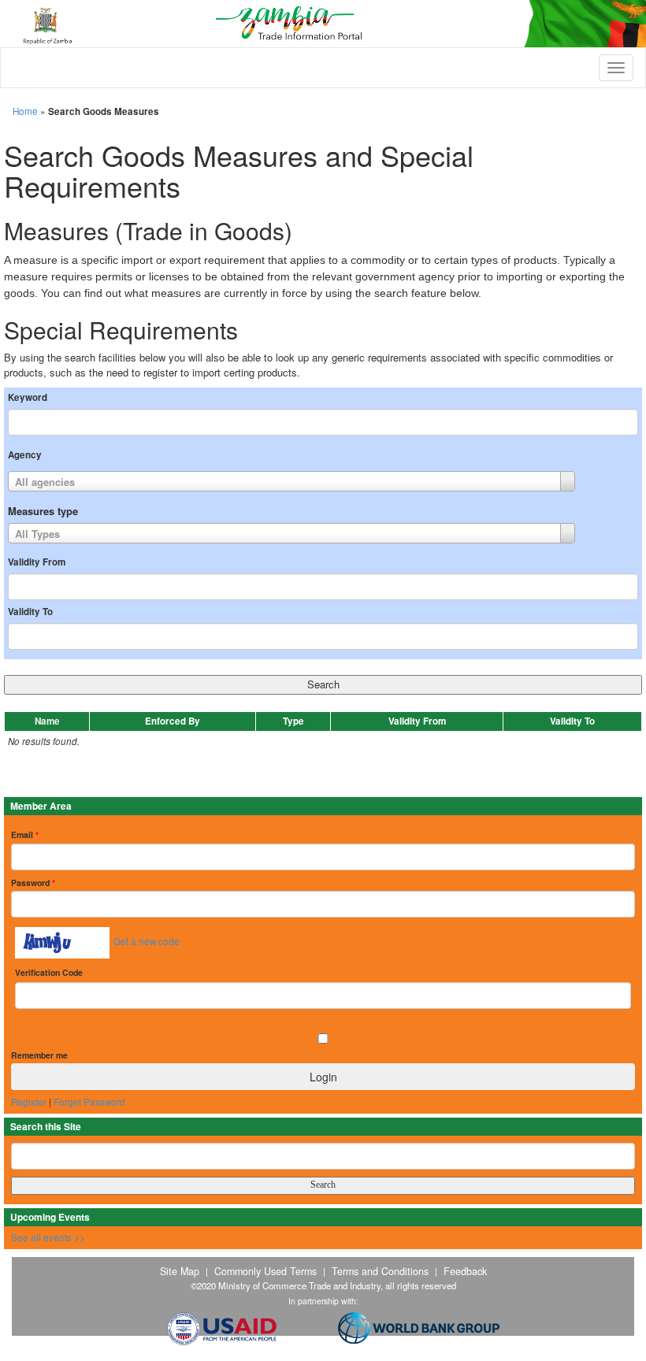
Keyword (27, 397)
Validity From (36, 562)
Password (33, 882)
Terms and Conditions (380, 1271)
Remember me (39, 1055)
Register (28, 1102)
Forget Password (89, 1102)
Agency (25, 455)
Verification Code (49, 972)
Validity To (30, 612)
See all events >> (48, 1237)
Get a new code (146, 941)
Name (47, 721)
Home (25, 111)
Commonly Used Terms (265, 1271)
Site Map (179, 1271)
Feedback (465, 1271)
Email (25, 834)
